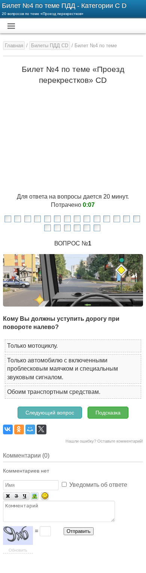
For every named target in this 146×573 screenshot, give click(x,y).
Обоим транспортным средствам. (53, 392)
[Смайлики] (45, 496)
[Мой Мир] (30, 429)
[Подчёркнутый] (25, 496)
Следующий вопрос (49, 413)
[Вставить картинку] (35, 496)
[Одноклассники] (19, 429)
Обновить (18, 550)
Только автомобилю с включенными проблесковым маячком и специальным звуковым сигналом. (62, 368)
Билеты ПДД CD (49, 45)
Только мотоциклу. (32, 346)
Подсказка (108, 413)
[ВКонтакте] (8, 429)
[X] (41, 429)
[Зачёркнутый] (16, 496)
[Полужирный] (7, 496)
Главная (14, 45)
